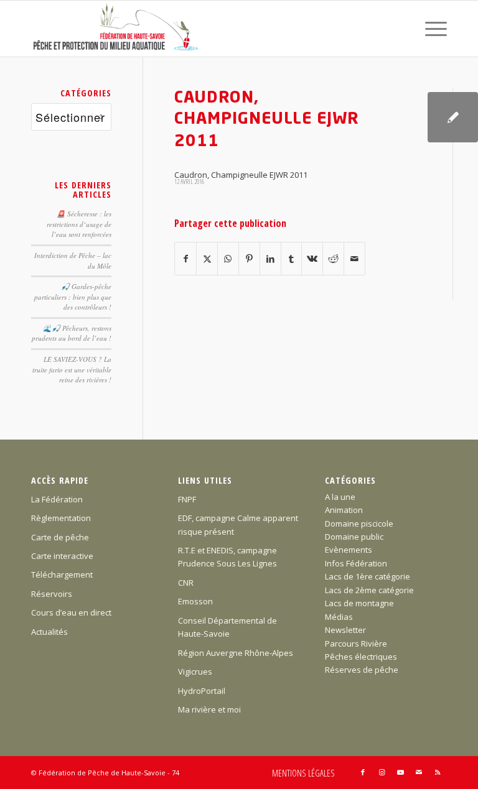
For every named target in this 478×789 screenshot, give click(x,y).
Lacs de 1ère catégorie (367, 576)
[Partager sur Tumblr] (291, 258)
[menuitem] (430, 29)
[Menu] (430, 29)
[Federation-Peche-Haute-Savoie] (116, 29)
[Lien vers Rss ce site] (437, 772)
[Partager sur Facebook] (185, 258)
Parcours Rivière (356, 643)
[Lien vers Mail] (419, 772)
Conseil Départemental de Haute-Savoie (227, 627)
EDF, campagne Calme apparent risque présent (238, 524)
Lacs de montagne (359, 603)
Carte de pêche (60, 537)
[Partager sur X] (207, 258)
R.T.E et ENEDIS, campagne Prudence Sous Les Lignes (227, 557)
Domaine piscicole (359, 523)
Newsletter (345, 629)
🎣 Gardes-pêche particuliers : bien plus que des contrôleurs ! (72, 296)
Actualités (49, 631)
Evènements (348, 549)
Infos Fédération (356, 563)
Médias (339, 616)
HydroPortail (201, 690)
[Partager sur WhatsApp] (228, 258)
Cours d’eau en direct (71, 612)
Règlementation (61, 518)
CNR (186, 582)
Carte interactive (62, 555)
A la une (340, 496)
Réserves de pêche (361, 669)
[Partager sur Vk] (312, 258)
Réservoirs (51, 593)
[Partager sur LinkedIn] (270, 258)
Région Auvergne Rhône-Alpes (235, 652)
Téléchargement (62, 574)
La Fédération (57, 499)
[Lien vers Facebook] (363, 772)
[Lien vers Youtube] (400, 772)
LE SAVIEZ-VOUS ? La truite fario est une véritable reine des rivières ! (71, 369)
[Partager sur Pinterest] (249, 258)
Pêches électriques (361, 656)
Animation (344, 509)
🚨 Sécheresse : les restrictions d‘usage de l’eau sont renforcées (79, 224)
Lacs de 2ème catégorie (369, 590)
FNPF (187, 499)
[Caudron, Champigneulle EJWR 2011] (453, 117)
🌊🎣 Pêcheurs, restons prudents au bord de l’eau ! (71, 333)
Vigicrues (195, 671)
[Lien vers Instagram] (381, 772)
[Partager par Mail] (354, 258)
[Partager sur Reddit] (333, 258)
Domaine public (354, 536)
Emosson (195, 601)
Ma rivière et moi (209, 709)
